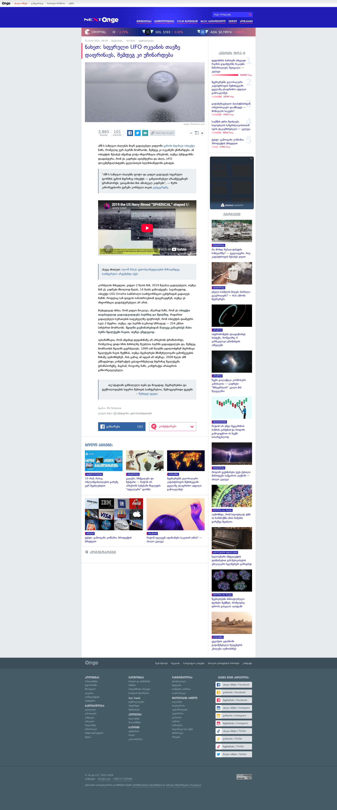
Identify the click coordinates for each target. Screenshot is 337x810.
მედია (88, 737)
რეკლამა (175, 663)
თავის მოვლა (179, 693)
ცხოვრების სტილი (184, 698)
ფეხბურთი (133, 731)
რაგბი (131, 735)
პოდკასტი (246, 21)
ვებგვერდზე (160, 187)
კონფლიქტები (92, 697)
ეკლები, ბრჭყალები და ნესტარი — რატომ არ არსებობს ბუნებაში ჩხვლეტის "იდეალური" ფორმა (146, 470)
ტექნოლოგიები (164, 21)
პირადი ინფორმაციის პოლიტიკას (183, 785)
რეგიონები (90, 725)
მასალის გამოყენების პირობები (223, 663)
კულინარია (178, 713)
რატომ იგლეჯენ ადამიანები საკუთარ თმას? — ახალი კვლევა (177, 520)
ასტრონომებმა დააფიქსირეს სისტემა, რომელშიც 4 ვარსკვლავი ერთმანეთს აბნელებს (232, 325)
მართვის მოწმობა (56, 3)
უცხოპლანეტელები (141, 413)
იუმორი (176, 721)
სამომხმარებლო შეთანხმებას (147, 785)
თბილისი (89, 721)
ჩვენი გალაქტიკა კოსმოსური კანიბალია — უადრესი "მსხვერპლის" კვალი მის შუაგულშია (232, 372)
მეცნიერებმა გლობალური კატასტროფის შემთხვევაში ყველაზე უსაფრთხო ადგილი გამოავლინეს (187, 470)
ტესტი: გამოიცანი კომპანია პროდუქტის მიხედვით (116, 520)
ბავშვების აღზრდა (181, 689)
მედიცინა (176, 685)
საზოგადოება (94, 705)
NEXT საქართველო (213, 21)
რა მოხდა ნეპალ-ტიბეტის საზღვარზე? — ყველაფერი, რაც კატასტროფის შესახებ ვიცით (232, 239)
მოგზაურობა (178, 705)
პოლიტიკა (92, 677)
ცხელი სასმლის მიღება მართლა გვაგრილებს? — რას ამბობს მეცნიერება (232, 281)
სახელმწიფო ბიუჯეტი (139, 689)
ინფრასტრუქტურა (94, 733)
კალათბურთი (135, 739)
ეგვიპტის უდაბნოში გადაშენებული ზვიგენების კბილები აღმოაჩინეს (232, 631)
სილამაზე (177, 702)
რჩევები (176, 737)
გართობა (177, 717)
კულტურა (135, 714)
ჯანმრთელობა (182, 677)
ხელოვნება (134, 718)
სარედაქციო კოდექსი (194, 663)
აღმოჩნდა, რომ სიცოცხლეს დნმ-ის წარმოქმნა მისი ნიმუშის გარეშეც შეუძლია (232, 504)
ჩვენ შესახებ (161, 663)
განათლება (91, 713)
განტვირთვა (37, 3)
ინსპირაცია (177, 733)
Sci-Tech (130, 41)
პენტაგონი (122, 413)
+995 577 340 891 (123, 778)
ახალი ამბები (21, 3)
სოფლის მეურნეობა (138, 693)
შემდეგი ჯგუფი (148, 393)
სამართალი (91, 729)
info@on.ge (104, 778)
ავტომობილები (180, 709)
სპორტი (133, 727)
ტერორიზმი (91, 685)
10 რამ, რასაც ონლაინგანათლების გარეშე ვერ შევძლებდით (105, 469)
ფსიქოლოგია (179, 681)
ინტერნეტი (133, 705)
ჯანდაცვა (89, 717)
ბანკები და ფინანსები (139, 681)
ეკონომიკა (136, 677)
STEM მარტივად (187, 21)
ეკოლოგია (90, 709)
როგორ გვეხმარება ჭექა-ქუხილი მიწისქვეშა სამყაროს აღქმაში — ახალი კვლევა (232, 461)
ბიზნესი (132, 685)
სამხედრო (90, 700)
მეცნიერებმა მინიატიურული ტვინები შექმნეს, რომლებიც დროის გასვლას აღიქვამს (232, 588)
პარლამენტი (91, 681)
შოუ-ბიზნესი (134, 722)
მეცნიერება (144, 21)
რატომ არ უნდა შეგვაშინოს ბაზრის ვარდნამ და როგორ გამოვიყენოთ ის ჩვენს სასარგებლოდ (232, 417)
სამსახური (177, 725)
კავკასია (89, 693)
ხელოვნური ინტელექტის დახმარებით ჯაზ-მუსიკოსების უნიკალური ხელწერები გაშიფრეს (232, 546)
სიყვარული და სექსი (182, 729)
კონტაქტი (247, 663)
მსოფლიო (90, 689)
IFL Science (114, 408)
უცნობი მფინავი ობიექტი (179, 145)
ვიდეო (233, 21)
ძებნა (71, 3)
